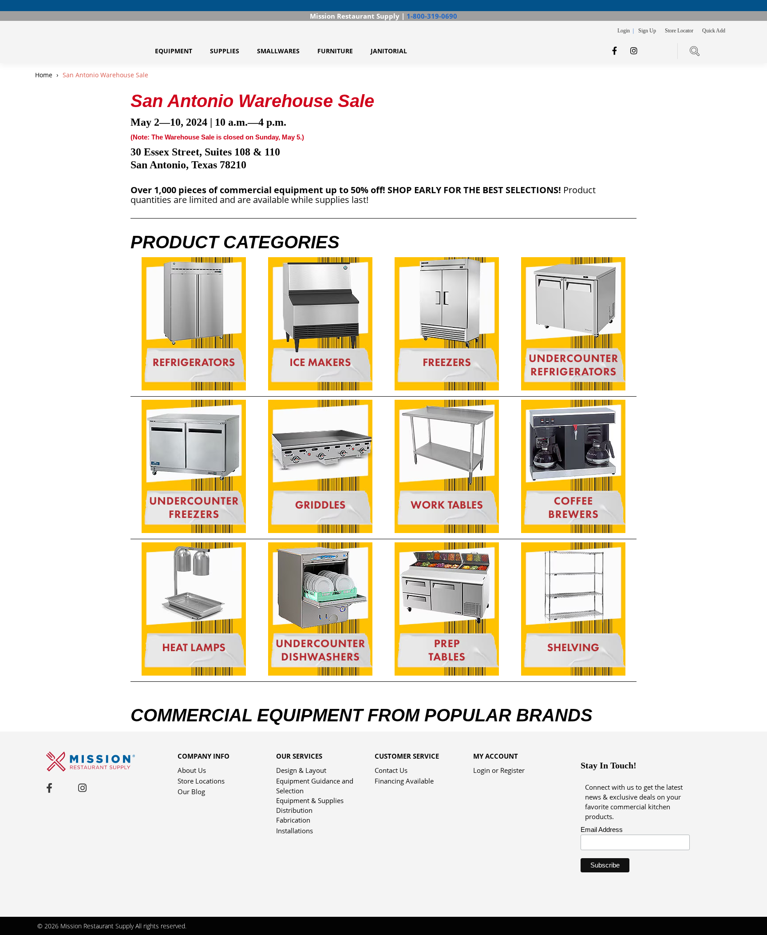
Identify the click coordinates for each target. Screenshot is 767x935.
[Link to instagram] (633, 50)
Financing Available (404, 780)
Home (44, 75)
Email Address (602, 829)
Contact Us (391, 770)
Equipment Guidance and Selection (314, 781)
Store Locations (201, 780)
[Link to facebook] (614, 50)
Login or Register (499, 770)
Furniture (335, 51)
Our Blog (191, 791)
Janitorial (389, 51)
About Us (192, 770)
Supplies (224, 51)
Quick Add (713, 31)
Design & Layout (301, 770)
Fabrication (293, 820)
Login (624, 31)
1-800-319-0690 (432, 16)
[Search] (694, 51)
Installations (294, 830)
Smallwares (278, 51)
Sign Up (647, 31)
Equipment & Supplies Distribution (310, 801)
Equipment (173, 51)
